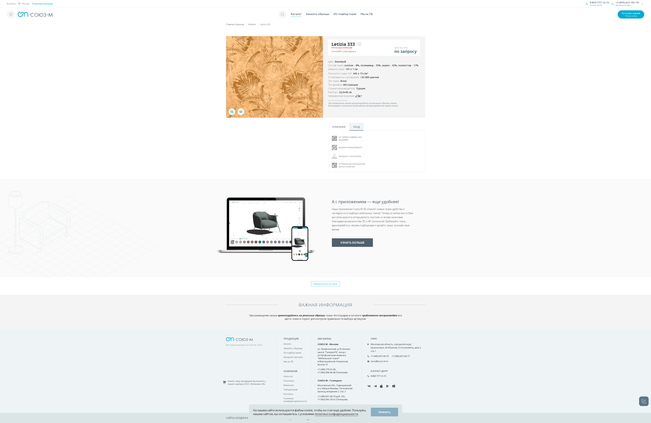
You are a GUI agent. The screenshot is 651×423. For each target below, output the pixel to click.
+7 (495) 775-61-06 (326, 369)
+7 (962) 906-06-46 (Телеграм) (332, 372)
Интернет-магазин (293, 357)
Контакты (11, 3)
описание (338, 126)
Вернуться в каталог (326, 283)
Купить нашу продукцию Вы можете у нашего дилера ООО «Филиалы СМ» (247, 382)
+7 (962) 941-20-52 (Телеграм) (332, 399)
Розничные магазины (42, 4)
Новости (288, 376)
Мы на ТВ (366, 14)
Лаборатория (291, 389)
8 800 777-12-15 (378, 375)
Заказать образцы (317, 14)
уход (356, 126)
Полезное (289, 380)
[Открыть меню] (11, 14)
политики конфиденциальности (336, 414)
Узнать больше (352, 242)
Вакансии (289, 385)
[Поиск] (282, 14)
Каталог (296, 14)
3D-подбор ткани (344, 14)
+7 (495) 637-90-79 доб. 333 (331, 396)
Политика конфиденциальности (295, 400)
